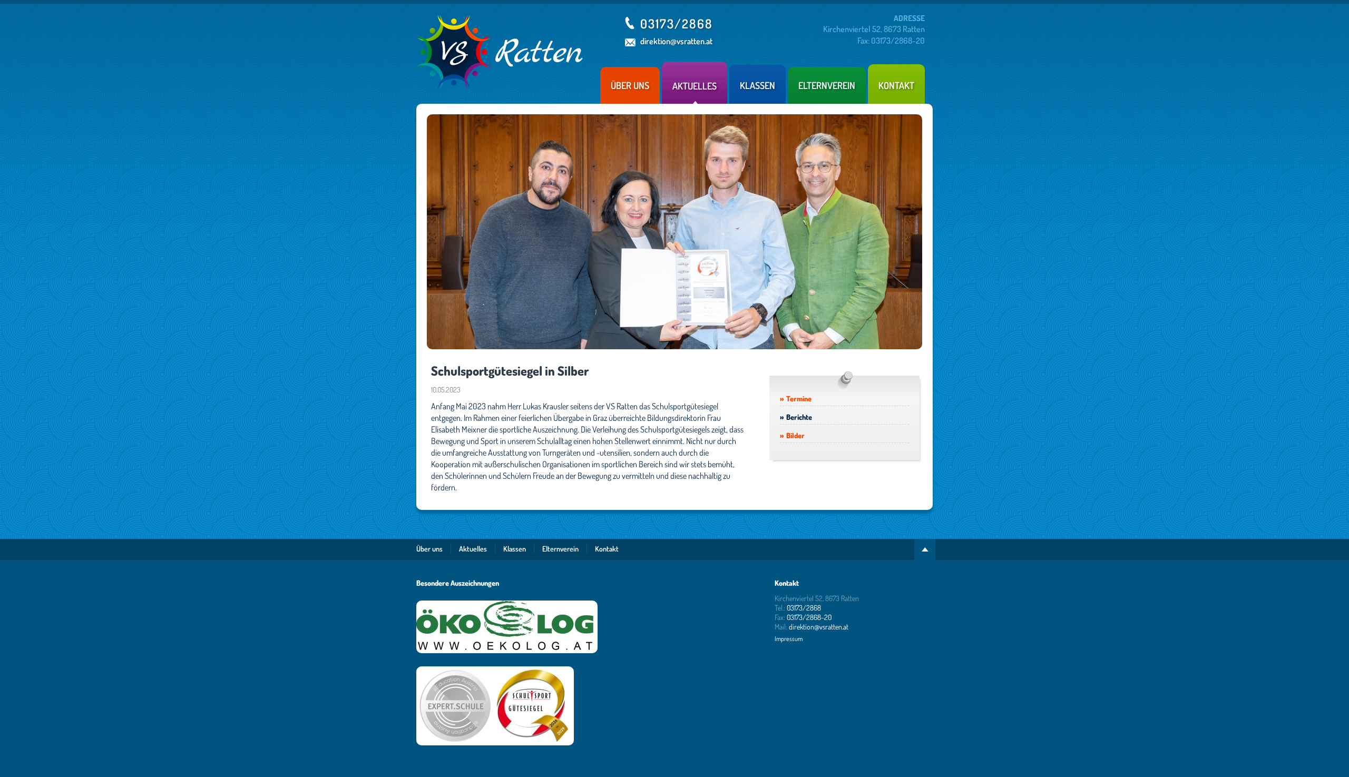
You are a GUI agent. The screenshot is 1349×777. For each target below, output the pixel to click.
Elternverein (826, 85)
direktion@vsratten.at (676, 41)
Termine (799, 398)
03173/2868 (676, 23)
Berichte (799, 416)
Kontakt (896, 85)
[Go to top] (924, 549)
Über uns (630, 85)
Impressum (789, 639)
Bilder (795, 435)
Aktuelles (694, 86)
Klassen (757, 85)
